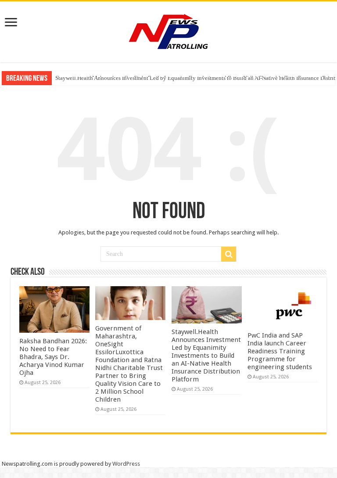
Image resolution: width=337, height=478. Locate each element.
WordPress (126, 463)
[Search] (228, 254)
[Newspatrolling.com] (168, 30)
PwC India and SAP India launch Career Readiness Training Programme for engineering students (279, 351)
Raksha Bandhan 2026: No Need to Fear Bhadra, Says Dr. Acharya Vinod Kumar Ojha (53, 357)
